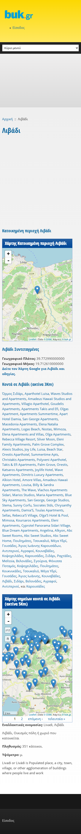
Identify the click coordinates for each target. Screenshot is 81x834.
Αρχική (7, 119)
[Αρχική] (40, 15)
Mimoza (60, 429)
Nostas (47, 429)
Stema (6, 505)
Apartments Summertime (39, 414)
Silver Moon (46, 439)
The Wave (28, 490)
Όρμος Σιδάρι (12, 393)
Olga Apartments (58, 434)
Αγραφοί (27, 551)
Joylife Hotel (44, 470)
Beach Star (54, 449)
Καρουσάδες (34, 556)
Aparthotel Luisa (37, 393)
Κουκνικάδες (11, 571)
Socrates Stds (43, 505)
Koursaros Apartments (32, 520)
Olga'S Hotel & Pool (53, 515)
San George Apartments (40, 419)
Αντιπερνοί (10, 551)
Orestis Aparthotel (15, 454)
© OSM (47, 339)
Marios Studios (23, 495)
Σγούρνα (40, 561)
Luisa (41, 449)
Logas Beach (30, 429)
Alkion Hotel (11, 480)
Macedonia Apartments (19, 424)
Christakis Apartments (18, 459)
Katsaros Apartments (17, 470)
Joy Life (30, 449)
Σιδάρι (50, 556)
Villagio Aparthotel (35, 404)
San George (35, 500)
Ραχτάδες (64, 556)
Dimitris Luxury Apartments (42, 474)
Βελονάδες (24, 561)
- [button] (8, 260)
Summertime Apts (44, 454)
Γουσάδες (9, 545)
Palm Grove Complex (48, 444)
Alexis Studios (12, 449)
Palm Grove (46, 464)
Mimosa (8, 520)
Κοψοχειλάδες (12, 556)
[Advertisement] (40, 81)
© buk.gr (66, 339)
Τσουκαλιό (41, 541)
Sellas (6, 515)
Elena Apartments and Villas (23, 434)
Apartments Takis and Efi (39, 409)
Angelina (46, 530)
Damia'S (27, 510)
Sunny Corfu (22, 505)
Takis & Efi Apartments (19, 464)
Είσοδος (19, 27)
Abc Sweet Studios (37, 535)
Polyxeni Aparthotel (51, 459)
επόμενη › (35, 718)
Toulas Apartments (49, 510)
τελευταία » (56, 718)
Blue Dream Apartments (20, 530)
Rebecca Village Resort (18, 439)
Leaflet (32, 339)
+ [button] (8, 253)
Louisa (26, 485)
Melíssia (8, 561)
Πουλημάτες (22, 541)
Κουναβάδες (45, 551)
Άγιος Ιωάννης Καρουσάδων (39, 545)
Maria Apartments (49, 495)
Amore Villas (31, 480)
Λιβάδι (7, 581)
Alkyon (60, 530)
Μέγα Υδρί (59, 541)
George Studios (57, 500)
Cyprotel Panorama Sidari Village (45, 525)
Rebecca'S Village (24, 515)
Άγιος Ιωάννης (29, 576)
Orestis (62, 464)
